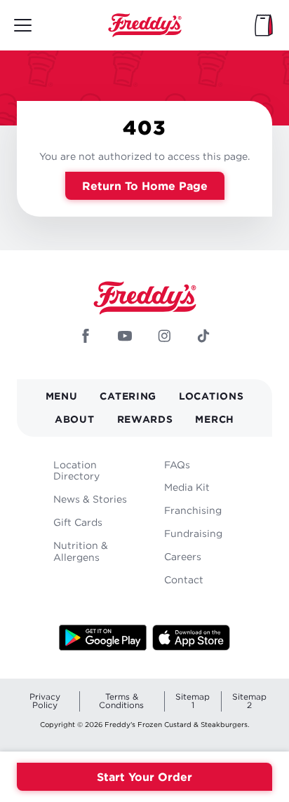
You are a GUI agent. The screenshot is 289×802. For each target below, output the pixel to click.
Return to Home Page (145, 185)
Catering (128, 395)
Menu (62, 395)
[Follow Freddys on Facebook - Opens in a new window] (85, 337)
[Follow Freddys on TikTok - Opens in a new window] (203, 337)
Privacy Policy (44, 700)
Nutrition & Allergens (80, 551)
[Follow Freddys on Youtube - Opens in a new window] (124, 337)
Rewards (145, 419)
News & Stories (90, 499)
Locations (211, 395)
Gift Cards (77, 522)
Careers (182, 556)
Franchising (193, 510)
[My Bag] (264, 25)
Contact (183, 579)
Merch (214, 419)
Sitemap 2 (249, 700)
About (75, 419)
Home (144, 25)
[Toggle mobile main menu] (23, 25)
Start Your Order (144, 776)
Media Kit (187, 487)
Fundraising (193, 533)
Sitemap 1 (192, 700)
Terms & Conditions (121, 700)
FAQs (177, 464)
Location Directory (76, 470)
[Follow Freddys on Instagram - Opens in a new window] (164, 337)
